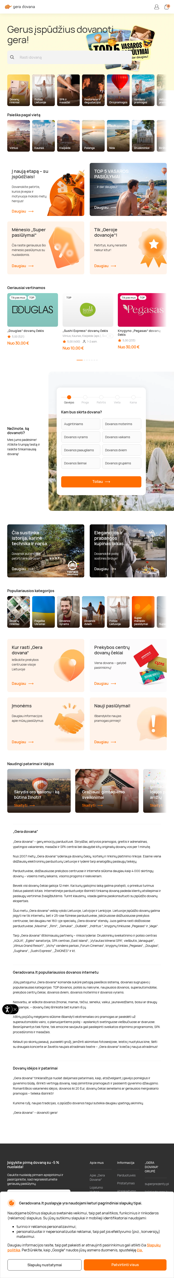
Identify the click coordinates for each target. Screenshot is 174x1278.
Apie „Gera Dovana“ (97, 1177)
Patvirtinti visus (125, 1264)
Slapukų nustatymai (44, 1264)
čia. (140, 1250)
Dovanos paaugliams (79, 450)
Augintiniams (73, 423)
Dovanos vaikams (117, 437)
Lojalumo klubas (96, 1189)
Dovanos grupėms (118, 463)
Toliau (98, 481)
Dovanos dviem (116, 450)
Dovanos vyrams (76, 437)
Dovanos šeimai (75, 463)
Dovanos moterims (118, 423)
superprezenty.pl (157, 1184)
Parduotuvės (126, 1175)
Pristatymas (126, 1183)
